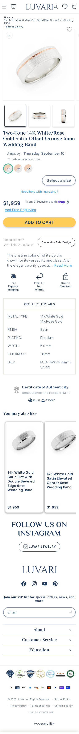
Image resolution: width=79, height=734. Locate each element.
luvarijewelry (42, 546)
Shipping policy (63, 705)
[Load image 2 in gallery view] (39, 116)
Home (7, 17)
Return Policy (62, 699)
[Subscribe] (70, 612)
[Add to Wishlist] (70, 29)
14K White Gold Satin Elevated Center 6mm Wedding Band (60, 480)
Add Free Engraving (20, 210)
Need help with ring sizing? (39, 191)
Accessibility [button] (44, 723)
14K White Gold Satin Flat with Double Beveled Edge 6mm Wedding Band (21, 481)
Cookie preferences (41, 711)
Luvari (22, 699)
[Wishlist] (65, 6)
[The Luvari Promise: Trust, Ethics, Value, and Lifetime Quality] (39, 677)
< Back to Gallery (13, 26)
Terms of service (40, 705)
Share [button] (50, 400)
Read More (63, 265)
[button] (55, 6)
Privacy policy (18, 705)
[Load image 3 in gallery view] (63, 116)
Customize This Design (56, 242)
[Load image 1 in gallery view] (15, 116)
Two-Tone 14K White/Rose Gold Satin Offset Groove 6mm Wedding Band (39, 21)
